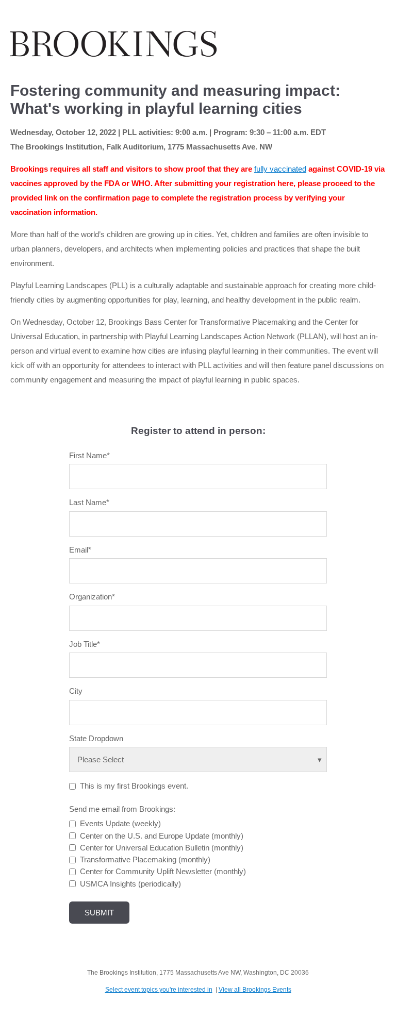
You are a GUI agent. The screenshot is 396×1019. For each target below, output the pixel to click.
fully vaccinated (280, 168)
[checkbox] (198, 853)
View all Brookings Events (255, 989)
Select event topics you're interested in (158, 989)
